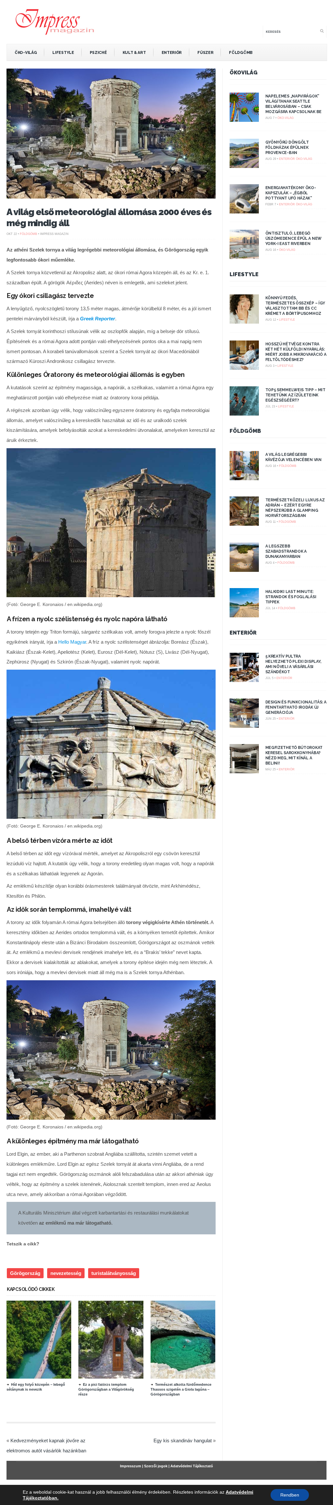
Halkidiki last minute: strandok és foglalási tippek (290, 596)
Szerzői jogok (155, 1466)
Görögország (25, 1273)
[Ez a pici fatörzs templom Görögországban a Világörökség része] (113, 1377)
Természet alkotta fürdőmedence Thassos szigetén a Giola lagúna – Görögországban (181, 1389)
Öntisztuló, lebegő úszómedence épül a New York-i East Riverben (293, 238)
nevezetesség (65, 1273)
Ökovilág (244, 73)
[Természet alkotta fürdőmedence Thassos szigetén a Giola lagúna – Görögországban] (186, 1377)
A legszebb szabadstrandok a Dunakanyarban (286, 551)
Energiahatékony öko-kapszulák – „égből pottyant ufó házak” (290, 193)
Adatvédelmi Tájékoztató (191, 1466)
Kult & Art (134, 52)
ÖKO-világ (26, 52)
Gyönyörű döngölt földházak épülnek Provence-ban (287, 147)
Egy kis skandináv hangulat (182, 1440)
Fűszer (205, 52)
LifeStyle (63, 52)
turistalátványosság (113, 1273)
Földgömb (241, 52)
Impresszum (130, 1466)
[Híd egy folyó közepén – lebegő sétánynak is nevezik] (42, 1377)
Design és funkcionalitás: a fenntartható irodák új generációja (295, 707)
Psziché (98, 52)
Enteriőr (172, 52)
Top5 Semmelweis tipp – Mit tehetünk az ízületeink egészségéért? (295, 395)
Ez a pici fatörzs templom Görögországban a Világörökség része (106, 1389)
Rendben (289, 1495)
